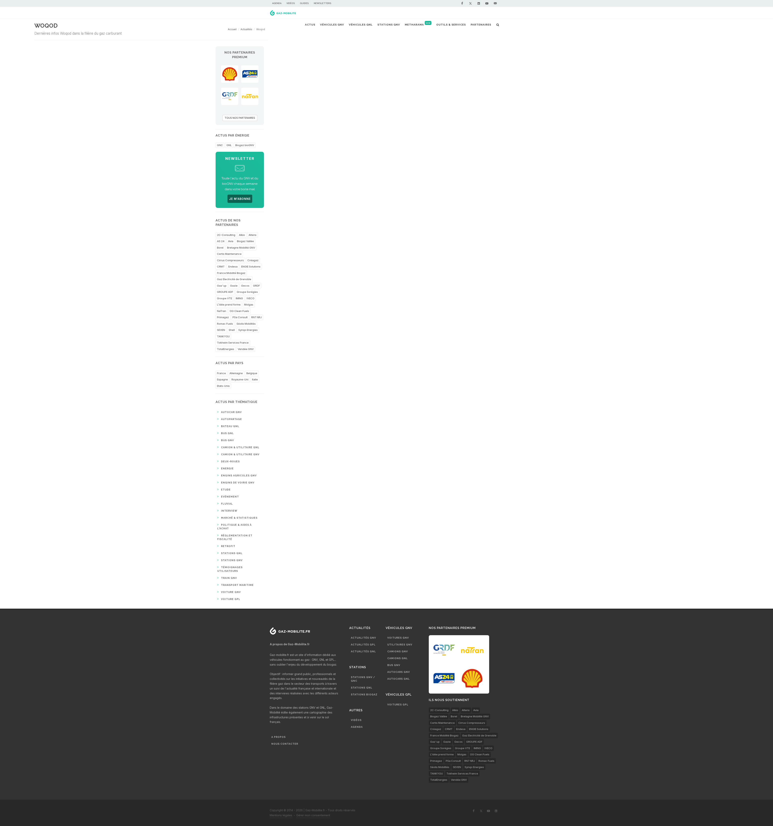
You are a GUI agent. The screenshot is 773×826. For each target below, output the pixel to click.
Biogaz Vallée (245, 241)
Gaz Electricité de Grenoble (234, 279)
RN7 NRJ (256, 317)
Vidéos (290, 3)
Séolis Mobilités (246, 323)
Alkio (242, 234)
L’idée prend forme (229, 304)
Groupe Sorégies (247, 291)
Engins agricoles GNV (238, 475)
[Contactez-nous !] (495, 3)
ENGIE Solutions (250, 266)
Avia (230, 241)
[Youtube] (487, 3)
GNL (229, 145)
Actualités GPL (363, 644)
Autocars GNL (398, 678)
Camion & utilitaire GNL (239, 447)
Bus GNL (227, 433)
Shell (232, 329)
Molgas (248, 304)
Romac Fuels (225, 323)
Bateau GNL (229, 426)
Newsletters (322, 3)
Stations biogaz (364, 694)
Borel (220, 247)
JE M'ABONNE (240, 198)
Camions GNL (397, 658)
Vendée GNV (246, 349)
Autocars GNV (398, 672)
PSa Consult (240, 317)
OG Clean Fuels (239, 311)
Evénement (229, 496)
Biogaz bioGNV (244, 145)
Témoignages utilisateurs (230, 569)
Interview (228, 510)
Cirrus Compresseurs (230, 260)
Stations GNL (231, 553)
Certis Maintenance (229, 253)
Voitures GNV (398, 637)
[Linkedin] (479, 3)
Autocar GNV (231, 412)
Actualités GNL (363, 651)
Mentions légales (281, 815)
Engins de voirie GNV (237, 482)
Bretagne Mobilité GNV (241, 247)
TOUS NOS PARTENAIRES (240, 117)
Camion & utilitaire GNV (239, 454)
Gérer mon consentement (313, 815)
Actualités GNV (363, 637)
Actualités (246, 29)
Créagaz (252, 260)
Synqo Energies (248, 329)
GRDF (256, 285)
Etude (225, 489)
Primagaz (223, 317)
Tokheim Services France (233, 342)
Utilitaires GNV (399, 644)
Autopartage (231, 419)
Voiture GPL (230, 599)
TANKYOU (223, 336)
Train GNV (228, 578)
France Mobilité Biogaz (231, 273)
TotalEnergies (225, 349)
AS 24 (220, 241)
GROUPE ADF (225, 291)
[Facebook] (462, 3)
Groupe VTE (224, 298)
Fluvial (226, 503)
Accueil (232, 29)
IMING (239, 298)
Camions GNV (397, 651)
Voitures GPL (397, 704)
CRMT (221, 266)
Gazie (234, 285)
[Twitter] (470, 3)
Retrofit (227, 546)
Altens (252, 234)
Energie (227, 468)
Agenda (276, 3)
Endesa (233, 266)
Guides (304, 3)
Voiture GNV (230, 592)
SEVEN (221, 329)
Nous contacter (284, 743)
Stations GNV (231, 560)
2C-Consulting (226, 234)
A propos (278, 737)
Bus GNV (227, 440)
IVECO (250, 298)
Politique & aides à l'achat (234, 526)
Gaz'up (221, 285)
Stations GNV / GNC (363, 679)
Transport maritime (237, 585)
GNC (220, 145)
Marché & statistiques (238, 517)
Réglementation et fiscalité (234, 537)
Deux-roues (230, 461)
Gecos (245, 285)
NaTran (221, 311)
